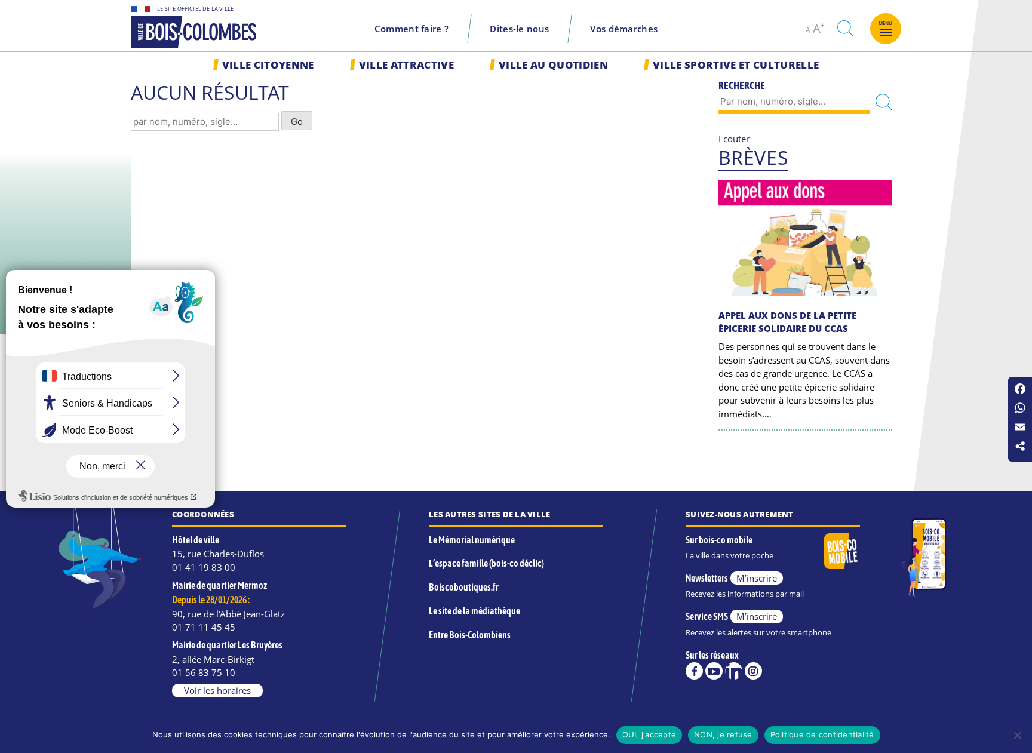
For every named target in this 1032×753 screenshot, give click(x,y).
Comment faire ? (411, 29)
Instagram (753, 671)
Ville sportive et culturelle (736, 65)
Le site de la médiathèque (474, 611)
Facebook (694, 671)
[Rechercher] (884, 102)
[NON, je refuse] (1017, 735)
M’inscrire (756, 578)
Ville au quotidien (553, 65)
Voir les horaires (217, 690)
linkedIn (733, 671)
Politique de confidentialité (822, 734)
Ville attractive (406, 65)
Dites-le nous (519, 29)
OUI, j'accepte (649, 734)
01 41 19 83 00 (203, 567)
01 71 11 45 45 (203, 627)
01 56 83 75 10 (203, 672)
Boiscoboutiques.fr (464, 587)
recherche (845, 28)
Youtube (714, 671)
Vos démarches (624, 29)
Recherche (741, 85)
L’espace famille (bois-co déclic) (486, 563)
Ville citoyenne (268, 65)
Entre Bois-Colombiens (470, 634)
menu (886, 23)
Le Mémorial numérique (472, 539)
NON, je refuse (723, 734)
